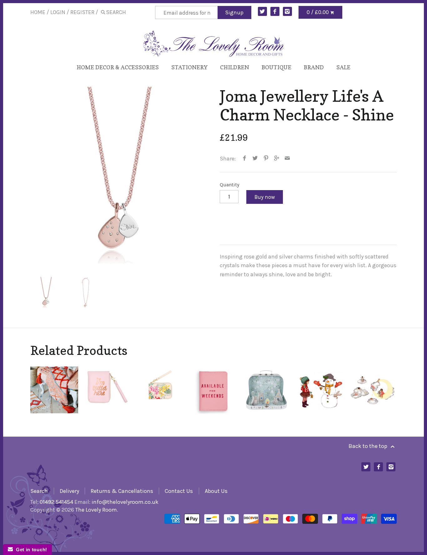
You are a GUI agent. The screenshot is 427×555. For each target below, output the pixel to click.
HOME (37, 12)
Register (82, 12)
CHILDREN (234, 67)
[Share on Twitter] (255, 158)
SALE (343, 67)
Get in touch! (30, 549)
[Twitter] (262, 11)
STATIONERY (189, 67)
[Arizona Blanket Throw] (54, 390)
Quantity (229, 185)
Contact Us (179, 491)
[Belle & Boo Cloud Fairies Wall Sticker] (372, 390)
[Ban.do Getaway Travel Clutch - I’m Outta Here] (107, 390)
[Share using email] (287, 158)
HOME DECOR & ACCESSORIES (118, 67)
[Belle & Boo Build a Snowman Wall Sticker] (319, 390)
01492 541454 (56, 502)
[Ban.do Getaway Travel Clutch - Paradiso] (160, 390)
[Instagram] (287, 11)
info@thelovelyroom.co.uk (125, 502)
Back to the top (369, 446)
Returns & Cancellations (122, 491)
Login (57, 12)
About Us (216, 491)
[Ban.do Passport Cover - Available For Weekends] (213, 390)
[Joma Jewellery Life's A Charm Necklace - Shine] (118, 175)
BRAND (314, 67)
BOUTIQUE (276, 67)
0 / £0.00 (318, 12)
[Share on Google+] (276, 158)
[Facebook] (274, 11)
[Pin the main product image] (265, 158)
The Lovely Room (96, 509)
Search (39, 491)
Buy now (264, 197)
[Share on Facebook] (244, 158)
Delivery (69, 491)
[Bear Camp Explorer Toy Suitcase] (266, 390)
